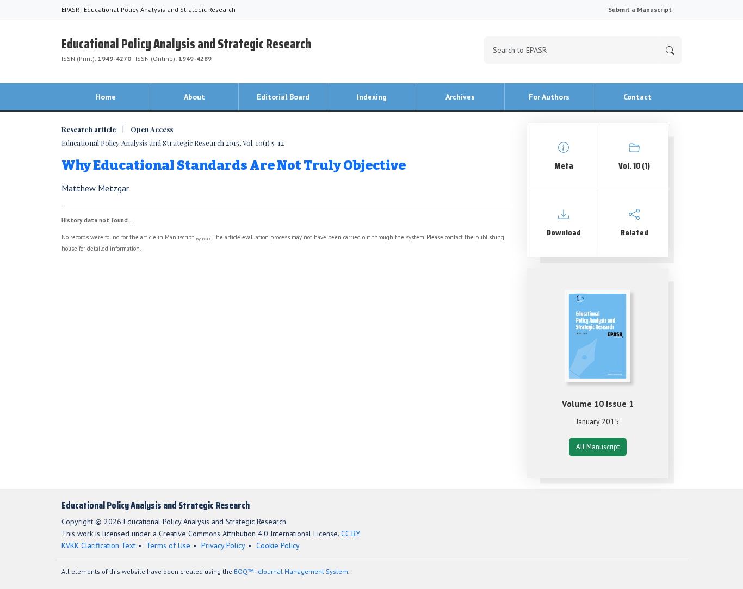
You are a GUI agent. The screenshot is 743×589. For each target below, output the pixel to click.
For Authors (549, 97)
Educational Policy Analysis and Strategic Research (186, 48)
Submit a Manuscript (640, 9)
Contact (637, 97)
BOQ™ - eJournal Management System (291, 571)
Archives (460, 97)
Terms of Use (168, 545)
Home (106, 97)
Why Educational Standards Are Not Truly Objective (233, 165)
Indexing (372, 97)
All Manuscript (598, 446)
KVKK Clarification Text (98, 545)
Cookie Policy (278, 545)
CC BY (350, 533)
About (194, 97)
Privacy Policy (223, 545)
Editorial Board (283, 97)
